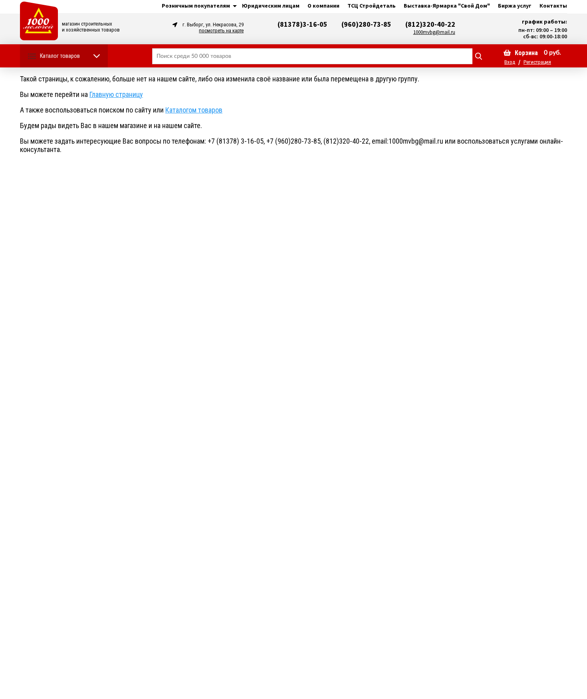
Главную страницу (116, 94)
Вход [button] (509, 62)
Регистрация (537, 62)
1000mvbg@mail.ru (434, 32)
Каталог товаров (60, 56)
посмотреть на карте (221, 31)
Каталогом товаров (193, 110)
